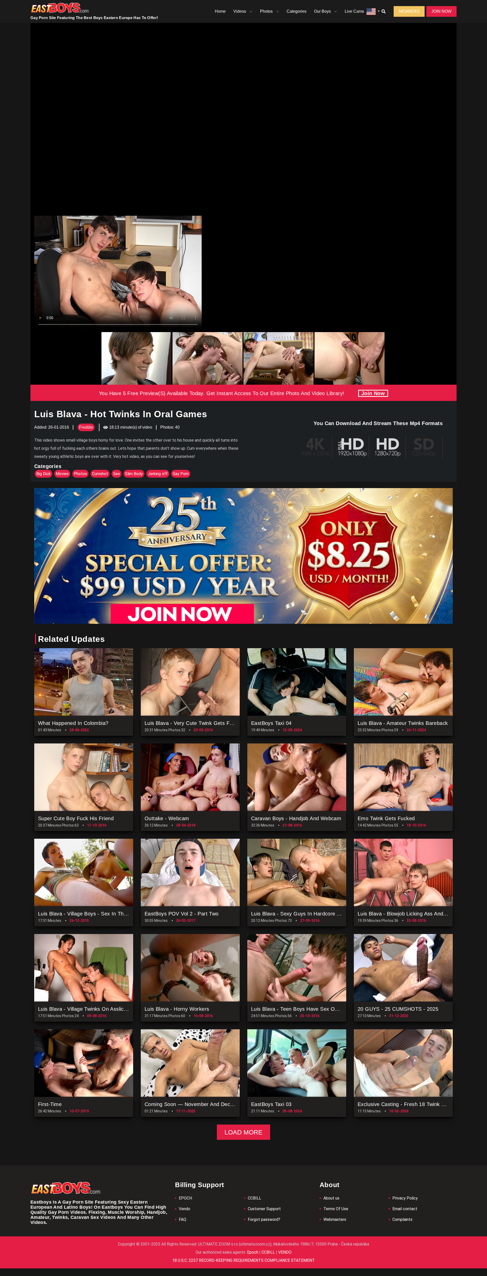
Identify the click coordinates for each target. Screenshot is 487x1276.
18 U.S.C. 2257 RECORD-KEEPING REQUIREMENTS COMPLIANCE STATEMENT (243, 1260)
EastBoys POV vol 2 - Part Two (182, 913)
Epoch (253, 1252)
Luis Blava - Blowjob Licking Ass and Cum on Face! (418, 913)
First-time (50, 1104)
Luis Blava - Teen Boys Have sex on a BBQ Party (310, 1009)
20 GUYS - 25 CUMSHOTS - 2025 (398, 1009)
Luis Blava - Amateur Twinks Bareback (403, 723)
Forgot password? (264, 1219)
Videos (239, 11)
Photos (266, 11)
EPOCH (185, 1198)
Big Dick (43, 473)
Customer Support (264, 1208)
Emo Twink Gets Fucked (386, 818)
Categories (296, 11)
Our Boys (322, 11)
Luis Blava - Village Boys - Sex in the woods (91, 913)
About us (331, 1198)
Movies (62, 473)
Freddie (86, 427)
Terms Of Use (335, 1208)
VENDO (284, 1252)
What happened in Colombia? (73, 723)
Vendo (184, 1208)
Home (220, 11)
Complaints (402, 1219)
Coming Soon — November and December (195, 1104)
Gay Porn (181, 473)
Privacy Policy (405, 1198)
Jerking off (158, 473)
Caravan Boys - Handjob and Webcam (296, 818)
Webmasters (334, 1219)
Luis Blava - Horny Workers (177, 1009)
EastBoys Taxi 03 (271, 1104)
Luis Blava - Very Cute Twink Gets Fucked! (195, 723)
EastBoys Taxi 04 (271, 723)
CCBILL (254, 1198)
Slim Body (134, 473)
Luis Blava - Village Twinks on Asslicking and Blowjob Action (108, 1009)
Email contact (404, 1208)
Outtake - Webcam (167, 818)
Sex (116, 473)
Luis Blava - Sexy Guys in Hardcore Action (301, 913)
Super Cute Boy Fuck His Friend (76, 818)
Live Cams (354, 11)
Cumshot (100, 473)
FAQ (182, 1219)
